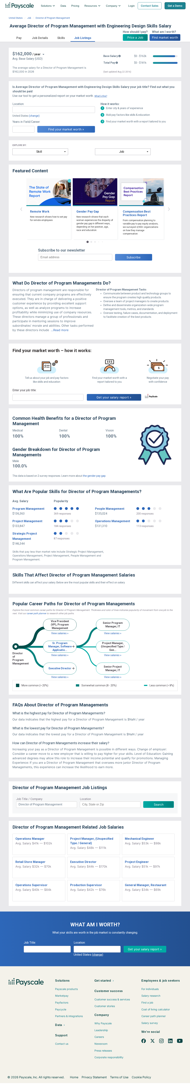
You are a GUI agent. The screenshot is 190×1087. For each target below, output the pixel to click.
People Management (109, 508)
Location (85, 799)
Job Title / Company (29, 799)
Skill (39, 151)
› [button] (169, 208)
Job (29, 18)
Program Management (28, 508)
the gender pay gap (94, 475)
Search (158, 804)
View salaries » (59, 633)
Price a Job (135, 37)
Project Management (27, 521)
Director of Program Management (53, 18)
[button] (19, 37)
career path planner (36, 613)
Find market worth (165, 37)
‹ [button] (21, 208)
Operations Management (112, 521)
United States (16, 18)
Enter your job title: (24, 390)
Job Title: (30, 942)
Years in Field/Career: (26, 122)
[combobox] (53, 109)
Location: (18, 104)
